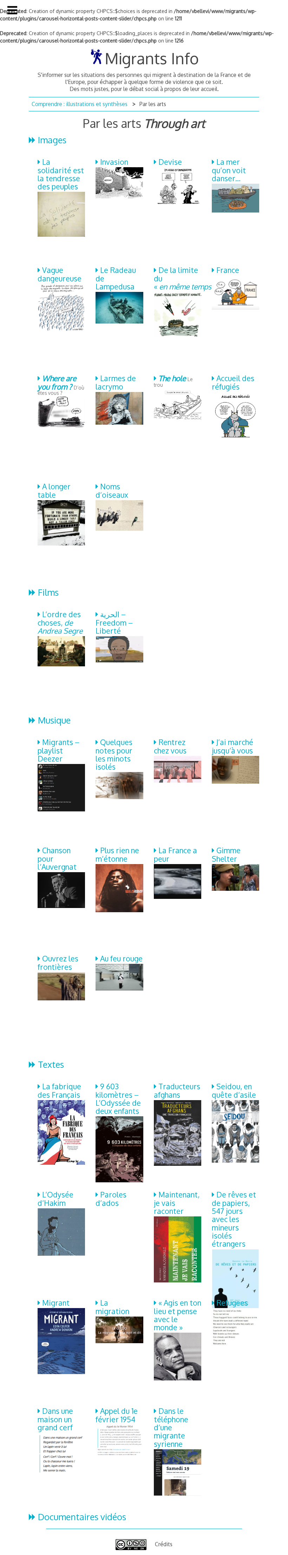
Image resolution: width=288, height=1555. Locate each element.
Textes (51, 1064)
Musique (54, 720)
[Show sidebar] (12, 10)
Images (52, 139)
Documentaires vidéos (82, 1516)
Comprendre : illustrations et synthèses (79, 103)
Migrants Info (152, 58)
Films (48, 592)
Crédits (163, 1544)
